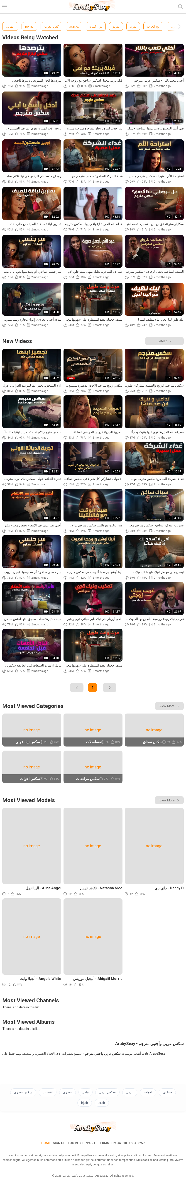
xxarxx (74, 26)
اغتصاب (48, 1092)
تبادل (85, 1092)
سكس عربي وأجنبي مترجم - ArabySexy (85, 1175)
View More (167, 706)
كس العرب (51, 26)
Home (46, 1143)
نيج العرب (153, 26)
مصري (67, 1092)
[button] (175, 26)
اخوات (148, 1092)
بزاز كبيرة (95, 26)
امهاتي (10, 26)
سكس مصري (23, 1092)
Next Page (109, 687)
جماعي (167, 1092)
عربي (129, 1092)
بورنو (116, 26)
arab (101, 1103)
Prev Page (76, 687)
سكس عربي (107, 1092)
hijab (84, 1103)
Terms (103, 1143)
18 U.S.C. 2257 (134, 1143)
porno (29, 26)
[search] (180, 6)
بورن (133, 26)
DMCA (116, 1143)
